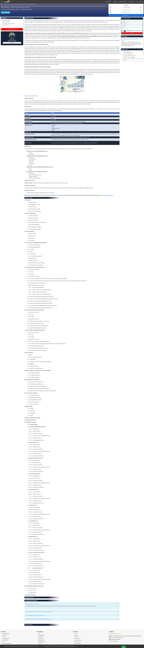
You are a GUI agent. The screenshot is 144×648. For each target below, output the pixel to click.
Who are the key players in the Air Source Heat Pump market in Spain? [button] (38, 619)
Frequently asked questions (8, 23)
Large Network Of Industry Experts (129, 55)
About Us (76, 635)
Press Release (5, 640)
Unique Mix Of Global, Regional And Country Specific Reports (132, 59)
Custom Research (5, 633)
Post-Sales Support (126, 51)
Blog (3, 641)
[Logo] (5, 1)
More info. (76, 646)
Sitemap (40, 643)
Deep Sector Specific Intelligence (129, 57)
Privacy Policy (77, 641)
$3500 (141, 7)
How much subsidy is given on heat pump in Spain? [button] (34, 615)
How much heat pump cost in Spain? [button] (32, 603)
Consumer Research (122, 1)
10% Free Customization (127, 54)
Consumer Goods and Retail (8, 4)
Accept (123, 646)
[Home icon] (140, 1)
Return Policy (76, 638)
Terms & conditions (78, 640)
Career (75, 633)
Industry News (41, 640)
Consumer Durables (17, 4)
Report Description (7, 20)
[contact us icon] (137, 1)
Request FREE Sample (12, 29)
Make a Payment (77, 643)
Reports (3, 636)
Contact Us (76, 636)
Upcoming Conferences (6, 643)
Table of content (6, 21)
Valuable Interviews (42, 641)
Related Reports (6, 24)
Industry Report (108, 1)
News (39, 633)
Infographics (40, 636)
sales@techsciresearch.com (107, 195)
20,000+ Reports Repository (128, 52)
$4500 (141, 9)
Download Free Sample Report (31, 95)
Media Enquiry (126, 15)
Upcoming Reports (5, 638)
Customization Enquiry (5, 12)
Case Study (40, 638)
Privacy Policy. (40, 646)
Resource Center (131, 1)
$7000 (141, 12)
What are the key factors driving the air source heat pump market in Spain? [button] (39, 611)
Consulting (115, 1)
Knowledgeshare (41, 635)
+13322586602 (117, 639)
